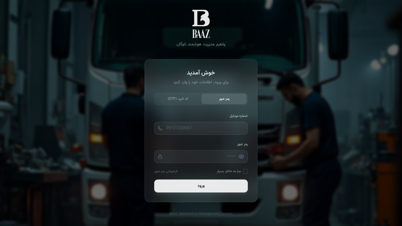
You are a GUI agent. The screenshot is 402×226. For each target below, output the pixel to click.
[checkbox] (245, 171)
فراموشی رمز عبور (165, 171)
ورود (201, 186)
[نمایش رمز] (241, 156)
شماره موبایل (239, 116)
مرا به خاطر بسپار (229, 171)
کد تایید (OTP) (178, 99)
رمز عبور (224, 99)
